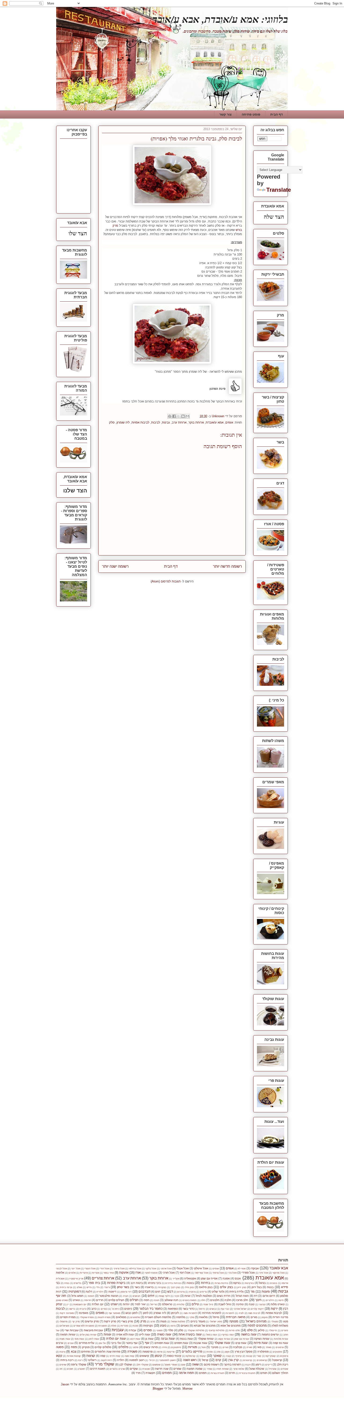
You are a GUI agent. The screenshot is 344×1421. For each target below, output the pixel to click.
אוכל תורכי (169, 1272)
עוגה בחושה (248, 1334)
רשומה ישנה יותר (115, 566)
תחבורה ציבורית (247, 1373)
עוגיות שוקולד (206, 1338)
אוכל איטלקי (201, 1268)
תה (60, 1369)
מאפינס (83, 1312)
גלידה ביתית (236, 1291)
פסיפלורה (263, 1351)
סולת (113, 1325)
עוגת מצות (64, 1339)
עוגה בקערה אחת (190, 1334)
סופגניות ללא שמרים (83, 1325)
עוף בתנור (131, 1342)
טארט (76, 1299)
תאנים (70, 1369)
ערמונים (280, 1347)
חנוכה (156, 1300)
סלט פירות (234, 1330)
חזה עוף (61, 1295)
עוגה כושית (164, 1334)
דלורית (99, 1291)
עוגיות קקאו (224, 1339)
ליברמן (175, 1312)
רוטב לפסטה (136, 1359)
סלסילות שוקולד (196, 1330)
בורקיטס (249, 1283)
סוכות (135, 1325)
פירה (164, 1347)
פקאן (227, 1351)
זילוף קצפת (164, 1296)
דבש (170, 1291)
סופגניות (102, 1325)
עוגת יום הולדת (116, 1338)
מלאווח (203, 1317)
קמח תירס (115, 1356)
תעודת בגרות (217, 1373)
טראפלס (167, 1304)
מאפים (100, 1313)
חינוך (258, 1300)
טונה (251, 1304)
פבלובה (237, 1347)
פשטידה (132, 1351)
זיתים (151, 1295)
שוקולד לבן (125, 1364)
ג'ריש (89, 1287)
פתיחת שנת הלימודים (107, 1351)
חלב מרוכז (242, 1299)
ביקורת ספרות (116, 1283)
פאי (259, 1347)
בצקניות (162, 1287)
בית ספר (94, 1283)
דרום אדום (269, 1295)
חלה (203, 1300)
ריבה (80, 1360)
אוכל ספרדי (248, 1272)
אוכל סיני (263, 1272)
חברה (125, 1296)
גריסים (203, 1291)
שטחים (284, 1369)
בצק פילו (189, 1287)
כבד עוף (225, 1309)
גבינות (166, 422)
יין (68, 1304)
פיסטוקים (176, 1347)
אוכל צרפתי (218, 1272)
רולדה (120, 1359)
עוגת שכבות (200, 1342)
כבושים (213, 1309)
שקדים (134, 1368)
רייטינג (268, 1364)
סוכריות (124, 1325)
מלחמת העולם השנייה (158, 1317)
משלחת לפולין (280, 1325)
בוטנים (273, 1283)
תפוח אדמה (186, 1373)
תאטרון (81, 1369)
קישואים (144, 1355)
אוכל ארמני (166, 1268)
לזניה (241, 1313)
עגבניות (118, 1330)
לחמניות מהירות (211, 1312)
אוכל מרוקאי (278, 1272)
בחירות (205, 1283)
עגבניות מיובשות (93, 1330)
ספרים (147, 1330)
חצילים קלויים (116, 1299)
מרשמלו (64, 1321)
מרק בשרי (127, 1321)
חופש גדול (77, 1295)
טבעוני (262, 1304)
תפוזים (203, 1372)
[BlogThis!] (183, 416)
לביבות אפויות (140, 422)
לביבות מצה (254, 1313)
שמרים (177, 1368)
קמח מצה (129, 1356)
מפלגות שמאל (178, 1321)
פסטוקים (277, 1351)
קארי (258, 1356)
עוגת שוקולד (222, 1343)
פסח (74, 1347)
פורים (225, 1347)
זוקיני (176, 1296)
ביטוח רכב (137, 1282)
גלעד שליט (218, 1291)
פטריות (192, 1347)
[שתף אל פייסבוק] (174, 416)
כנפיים (104, 1309)
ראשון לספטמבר (167, 1360)
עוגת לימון (93, 1339)
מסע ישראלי (216, 1321)
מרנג (152, 1321)
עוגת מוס (79, 1339)
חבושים (136, 1296)
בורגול (262, 1282)
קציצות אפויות (74, 1356)
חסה (146, 1299)
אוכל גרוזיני (118, 1268)
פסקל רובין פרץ (243, 1351)
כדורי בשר (188, 1308)
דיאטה (112, 1291)
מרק (143, 1321)
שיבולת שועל (256, 1368)
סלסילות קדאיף (217, 1330)
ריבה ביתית (67, 1359)
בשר (137, 1287)
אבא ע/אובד (278, 1268)
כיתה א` (115, 1309)
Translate (278, 190)
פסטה (60, 1347)
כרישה (72, 1309)
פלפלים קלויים (103, 1347)
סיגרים (284, 1330)
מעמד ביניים (197, 1321)
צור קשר (225, 114)
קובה (228, 1356)
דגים (157, 1291)
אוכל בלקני (150, 1268)
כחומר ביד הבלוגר (151, 1308)
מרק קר (76, 1321)
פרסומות (148, 1351)
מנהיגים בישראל (256, 1321)
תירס (232, 1372)
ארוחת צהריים (103, 1278)
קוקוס (203, 1356)
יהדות (126, 1304)
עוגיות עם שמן (241, 1339)
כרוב (93, 1308)
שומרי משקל (171, 1364)
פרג (218, 1351)
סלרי (170, 1330)
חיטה (281, 1300)
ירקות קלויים (257, 1309)
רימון (258, 1364)
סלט (250, 1330)
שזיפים (62, 1364)
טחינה (240, 1304)
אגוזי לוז (241, 1268)
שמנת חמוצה (194, 1368)
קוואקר (217, 1355)
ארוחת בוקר (196, 422)
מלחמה (180, 1317)
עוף (147, 1343)
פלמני (135, 1347)
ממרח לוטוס (104, 1317)
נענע (163, 1325)
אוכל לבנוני (61, 1268)
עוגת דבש (135, 1339)
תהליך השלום (280, 1372)
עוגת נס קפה (280, 1342)
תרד (138, 1372)
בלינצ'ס (77, 1283)
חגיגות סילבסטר (108, 1295)
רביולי (152, 1360)
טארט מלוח (278, 1304)
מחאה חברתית (235, 1317)
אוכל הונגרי (89, 1268)
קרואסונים (262, 1360)
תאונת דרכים (97, 1368)
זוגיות (187, 1295)
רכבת (248, 1364)
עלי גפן (102, 1343)
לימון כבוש (131, 1312)
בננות (270, 1287)
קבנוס (249, 1356)
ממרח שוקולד (87, 1317)
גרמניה (192, 1291)
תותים (263, 1372)
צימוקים (284, 1356)
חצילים (134, 1300)
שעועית (146, 1369)
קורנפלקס (190, 1356)
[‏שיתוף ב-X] (178, 416)
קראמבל (277, 1359)
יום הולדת (97, 1304)
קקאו (59, 1355)
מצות (163, 1321)
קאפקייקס (271, 1356)
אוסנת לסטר (151, 1272)
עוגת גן (149, 1338)
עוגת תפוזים (181, 1342)
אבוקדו (255, 1268)
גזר (253, 1291)
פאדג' (268, 1347)
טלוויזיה (180, 1304)
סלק (112, 422)
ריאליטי (92, 1359)
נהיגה (173, 1325)
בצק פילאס (205, 1287)
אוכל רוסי (185, 1272)
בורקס (237, 1282)
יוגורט (114, 1304)
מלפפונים (135, 1317)
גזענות (266, 1291)
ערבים (59, 1342)
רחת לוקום (106, 1360)
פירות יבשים (150, 1347)
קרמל (205, 1359)
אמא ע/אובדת (214, 422)
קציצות (90, 1355)
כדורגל (202, 1309)
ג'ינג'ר (107, 1287)
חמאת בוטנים (190, 1300)
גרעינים (181, 1291)
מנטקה (233, 1321)
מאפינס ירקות (67, 1313)
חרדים (99, 1299)
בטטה (190, 1282)
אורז (138, 1272)
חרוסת (87, 1300)
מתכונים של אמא (230, 1325)
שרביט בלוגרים (117, 1369)
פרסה (159, 1351)
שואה (195, 1364)
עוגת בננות (186, 1338)
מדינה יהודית (280, 1317)
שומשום (156, 1364)
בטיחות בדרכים (173, 1283)
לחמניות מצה (190, 1313)
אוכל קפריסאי (201, 1272)
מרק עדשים (92, 1321)
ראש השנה (190, 1360)
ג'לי (97, 1287)
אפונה (226, 1278)
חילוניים (270, 1300)
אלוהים (72, 1272)
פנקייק (86, 1347)
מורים (254, 1317)
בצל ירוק (257, 1287)
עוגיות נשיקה (261, 1338)
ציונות (62, 1351)
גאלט (79, 1287)
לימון (145, 1312)
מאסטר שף (114, 1313)
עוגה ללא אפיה (125, 1334)
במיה (66, 1283)
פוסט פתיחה (251, 114)
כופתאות (173, 1308)
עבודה (132, 1330)
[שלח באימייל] (187, 416)
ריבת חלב (282, 1364)
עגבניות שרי (72, 1330)
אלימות (60, 1272)
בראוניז (149, 1287)
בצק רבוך (175, 1287)
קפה (102, 1355)
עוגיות (107, 1334)
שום (183, 1364)
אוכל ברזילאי (135, 1268)
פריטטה (171, 1351)
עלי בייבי (116, 1342)
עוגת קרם (240, 1342)
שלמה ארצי (238, 1369)
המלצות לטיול (204, 1295)
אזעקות (123, 1272)
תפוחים (167, 1373)
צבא (73, 1351)
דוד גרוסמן (126, 1291)
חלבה (227, 1299)
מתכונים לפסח (257, 1325)
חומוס (91, 1296)
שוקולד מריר (104, 1364)
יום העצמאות (80, 1304)
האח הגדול (242, 1295)
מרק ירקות (110, 1321)
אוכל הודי (104, 1268)
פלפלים (123, 1347)
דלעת (89, 1291)
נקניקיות (148, 1325)
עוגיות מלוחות (281, 1339)
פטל (203, 1347)
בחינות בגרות (221, 1283)
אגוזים (229, 422)
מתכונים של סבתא (205, 1325)
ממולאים (121, 1317)
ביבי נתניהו (154, 1282)
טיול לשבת (224, 1304)
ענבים (71, 1343)
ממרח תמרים (68, 1317)
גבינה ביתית (66, 1287)
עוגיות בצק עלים (88, 1334)
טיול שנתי (208, 1304)
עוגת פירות (261, 1343)
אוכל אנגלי (182, 1268)
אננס (238, 1278)
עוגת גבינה (168, 1338)
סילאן (261, 1330)
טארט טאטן (62, 1300)
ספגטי (159, 1330)
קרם (218, 1360)
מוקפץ (264, 1317)
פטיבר (214, 1347)
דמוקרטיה (74, 1291)
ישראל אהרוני (240, 1309)
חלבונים (215, 1299)
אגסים (215, 1268)
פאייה (249, 1347)
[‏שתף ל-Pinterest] (169, 416)
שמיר (209, 1369)
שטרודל (272, 1369)
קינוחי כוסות (174, 1355)
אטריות (95, 1272)
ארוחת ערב (179, 422)
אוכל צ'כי (232, 1272)
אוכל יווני (75, 1268)
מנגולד (274, 1321)
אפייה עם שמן (209, 1278)
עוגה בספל (211, 1334)
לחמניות (230, 1313)
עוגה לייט (144, 1334)
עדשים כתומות (270, 1334)
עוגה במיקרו (227, 1334)
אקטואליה (190, 1278)
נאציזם (185, 1325)
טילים (195, 1304)
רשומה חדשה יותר (227, 566)
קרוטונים (247, 1360)
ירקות (274, 1308)
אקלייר (176, 1278)
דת (255, 1295)
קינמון (158, 1355)
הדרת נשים (223, 1295)
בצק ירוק (241, 1287)
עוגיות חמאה (67, 1334)
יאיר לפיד (140, 1304)
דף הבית (276, 114)
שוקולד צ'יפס (78, 1364)
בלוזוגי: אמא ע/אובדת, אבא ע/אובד (220, 19)
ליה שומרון (123, 422)
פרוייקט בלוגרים (192, 1351)
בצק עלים (226, 1287)
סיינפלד (273, 1330)
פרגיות (209, 1351)
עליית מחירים (86, 1342)
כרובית (83, 1309)
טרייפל (153, 1304)
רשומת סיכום (211, 1364)
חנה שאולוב (171, 1299)
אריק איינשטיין (76, 1278)
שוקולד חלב (142, 1364)
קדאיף (238, 1356)
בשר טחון (123, 1287)
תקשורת (150, 1372)
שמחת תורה (222, 1369)
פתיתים (85, 1351)
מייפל (216, 1317)
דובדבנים (144, 1291)
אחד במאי (108, 1272)
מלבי (191, 1317)
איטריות (84, 1272)
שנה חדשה (161, 1368)
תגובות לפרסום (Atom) (166, 581)
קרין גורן (233, 1360)
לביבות (155, 422)
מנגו (285, 1321)
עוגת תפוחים (161, 1342)
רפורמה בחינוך (232, 1364)
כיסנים (128, 1308)
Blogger (158, 1388)
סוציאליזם (64, 1325)
